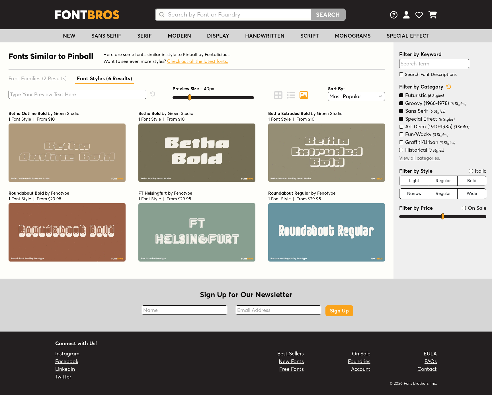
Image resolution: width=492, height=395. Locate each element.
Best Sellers (290, 353)
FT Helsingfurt (152, 193)
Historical (424, 150)
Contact (427, 369)
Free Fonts (291, 369)
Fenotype (60, 193)
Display (218, 35)
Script (309, 35)
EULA (430, 353)
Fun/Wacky (426, 134)
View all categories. (419, 158)
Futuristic (424, 95)
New (69, 35)
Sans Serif (106, 35)
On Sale (476, 208)
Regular (443, 180)
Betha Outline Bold (28, 113)
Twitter (63, 376)
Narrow (414, 193)
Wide (472, 193)
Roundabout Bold (26, 193)
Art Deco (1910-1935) (437, 126)
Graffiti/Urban (429, 142)
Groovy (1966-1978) (435, 103)
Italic (479, 171)
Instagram (67, 353)
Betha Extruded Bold (289, 113)
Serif (144, 35)
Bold (471, 180)
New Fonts (291, 361)
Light (414, 180)
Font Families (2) (38, 78)
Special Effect (408, 35)
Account (360, 369)
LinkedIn (65, 369)
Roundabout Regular (289, 193)
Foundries (359, 361)
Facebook (66, 361)
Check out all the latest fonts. (197, 61)
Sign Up (339, 310)
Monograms (353, 35)
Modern (179, 35)
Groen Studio (66, 113)
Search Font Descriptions (430, 74)
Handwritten (264, 35)
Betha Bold (149, 113)
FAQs (431, 361)
